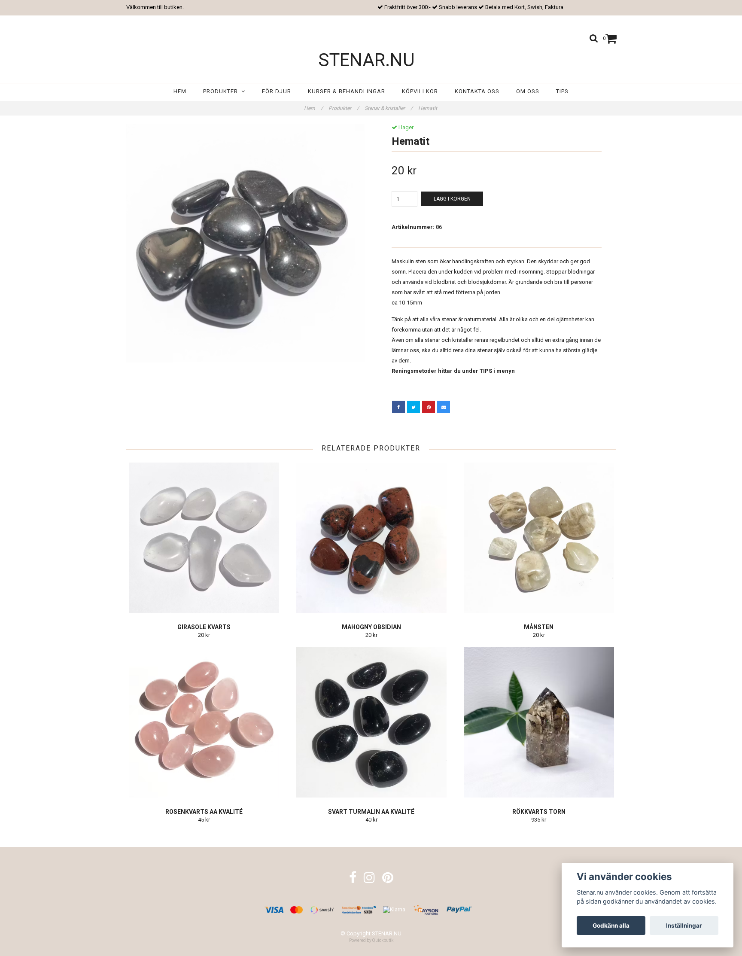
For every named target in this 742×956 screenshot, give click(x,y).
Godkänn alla (611, 925)
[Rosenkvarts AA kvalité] (203, 722)
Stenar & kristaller (389, 108)
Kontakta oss (477, 91)
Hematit (428, 108)
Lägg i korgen (452, 199)
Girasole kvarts (204, 627)
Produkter (222, 91)
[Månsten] (538, 538)
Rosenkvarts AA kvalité (204, 811)
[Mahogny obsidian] (371, 538)
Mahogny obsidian (371, 627)
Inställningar (684, 925)
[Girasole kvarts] (203, 538)
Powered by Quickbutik (371, 940)
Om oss (527, 91)
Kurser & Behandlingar (346, 91)
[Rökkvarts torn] (538, 722)
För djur (276, 91)
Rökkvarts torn (539, 811)
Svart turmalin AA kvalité (371, 811)
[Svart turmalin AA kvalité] (371, 722)
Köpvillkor (420, 91)
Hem (179, 91)
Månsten (538, 627)
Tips (562, 91)
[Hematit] (245, 243)
